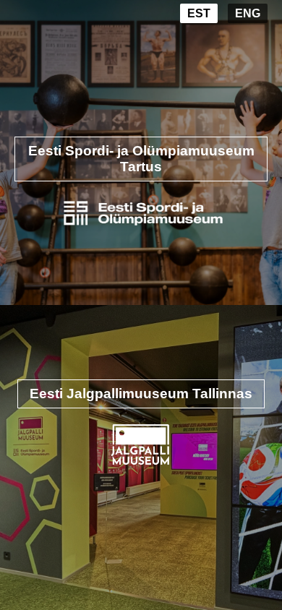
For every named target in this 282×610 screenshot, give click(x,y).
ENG (247, 13)
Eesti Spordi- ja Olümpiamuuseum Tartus (141, 158)
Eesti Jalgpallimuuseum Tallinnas (141, 393)
